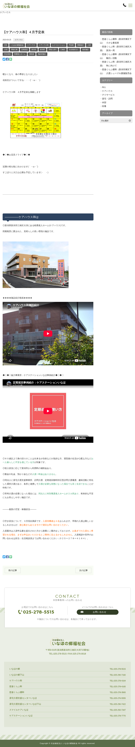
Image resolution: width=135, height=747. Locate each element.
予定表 (71, 45)
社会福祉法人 (73, 49)
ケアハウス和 (44, 45)
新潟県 (42, 49)
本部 (104, 102)
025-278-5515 (38, 612)
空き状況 (7, 54)
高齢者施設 (42, 54)
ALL (104, 87)
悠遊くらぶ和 (15, 686)
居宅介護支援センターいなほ (23, 698)
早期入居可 (53, 49)
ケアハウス (19, 40)
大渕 (5, 49)
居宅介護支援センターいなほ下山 (25, 704)
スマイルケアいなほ (18, 710)
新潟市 (34, 49)
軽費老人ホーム (19, 54)
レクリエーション (58, 45)
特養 (104, 106)
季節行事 (14, 49)
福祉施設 (85, 49)
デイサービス (108, 95)
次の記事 (83, 570)
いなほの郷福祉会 (17, 45)
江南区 (62, 49)
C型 (5, 45)
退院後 (31, 54)
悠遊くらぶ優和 (16, 692)
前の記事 (12, 570)
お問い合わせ (99, 612)
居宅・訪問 (107, 99)
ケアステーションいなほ (21, 715)
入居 (89, 45)
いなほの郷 (14, 669)
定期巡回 (24, 49)
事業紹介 (80, 45)
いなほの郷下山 (16, 675)
